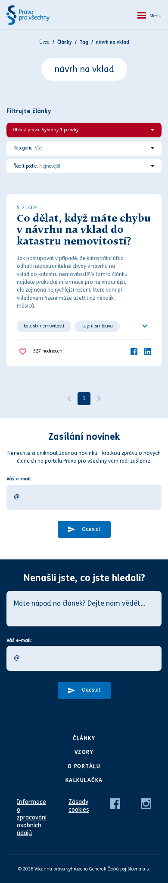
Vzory (84, 752)
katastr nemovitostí (44, 326)
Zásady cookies (78, 805)
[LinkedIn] (147, 351)
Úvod (44, 42)
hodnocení (48, 351)
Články (84, 738)
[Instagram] (146, 803)
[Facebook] (134, 351)
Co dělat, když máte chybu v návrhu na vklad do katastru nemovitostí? (84, 230)
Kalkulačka (84, 780)
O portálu (84, 766)
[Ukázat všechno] (144, 326)
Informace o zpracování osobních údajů (32, 817)
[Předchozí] (68, 398)
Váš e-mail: (19, 479)
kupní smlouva (97, 326)
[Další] (99, 398)
